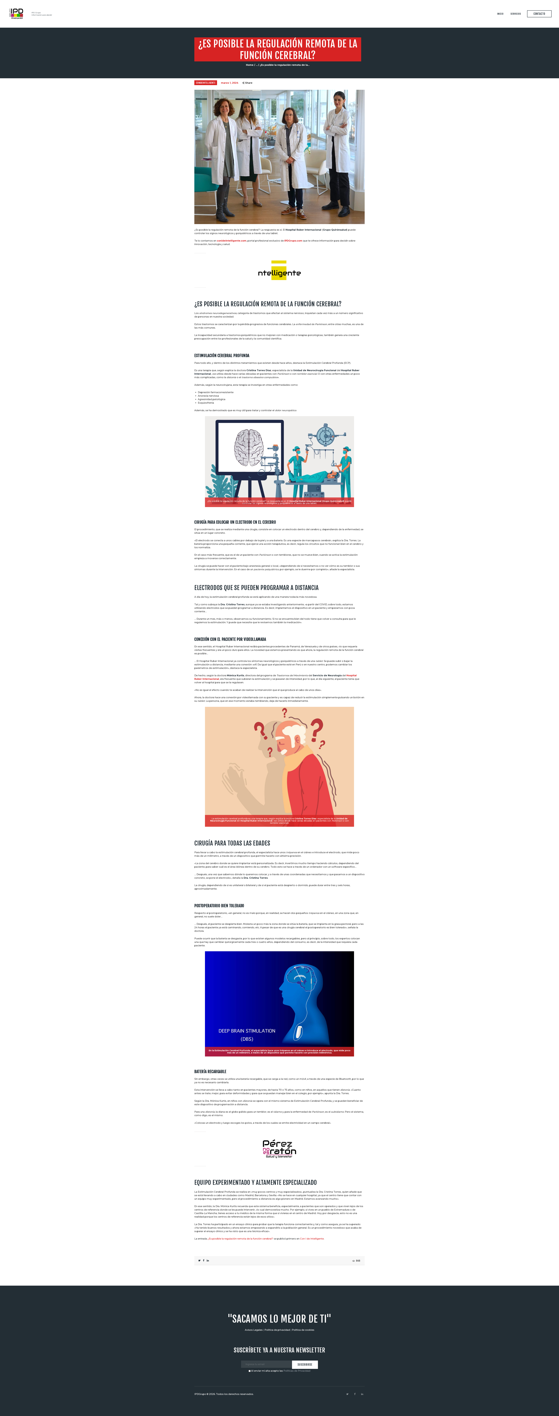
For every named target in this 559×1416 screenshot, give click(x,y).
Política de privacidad (277, 1330)
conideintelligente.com (231, 240)
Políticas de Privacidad (296, 1370)
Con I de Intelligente (312, 1238)
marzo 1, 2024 (229, 82)
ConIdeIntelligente (205, 82)
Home (249, 65)
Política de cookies (303, 1330)
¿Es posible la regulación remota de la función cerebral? (240, 1238)
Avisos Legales (254, 1330)
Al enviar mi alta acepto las (280, 1370)
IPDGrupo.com (293, 240)
